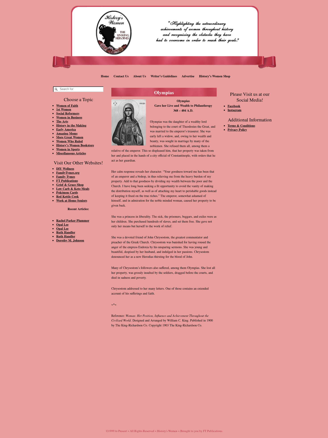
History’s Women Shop (214, 76)
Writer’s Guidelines (164, 76)
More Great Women (69, 137)
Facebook (234, 106)
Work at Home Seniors (71, 200)
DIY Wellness (65, 168)
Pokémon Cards (67, 192)
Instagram (234, 110)
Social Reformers (67, 113)
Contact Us (121, 76)
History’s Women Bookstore (75, 145)
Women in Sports (68, 149)
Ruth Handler (65, 232)
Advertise (188, 76)
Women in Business (69, 117)
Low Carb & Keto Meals (72, 188)
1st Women (63, 109)
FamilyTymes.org (67, 172)
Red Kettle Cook (67, 196)
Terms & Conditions (241, 125)
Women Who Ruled (69, 141)
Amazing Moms (66, 133)
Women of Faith (67, 105)
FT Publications (67, 180)
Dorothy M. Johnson (70, 240)
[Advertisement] (78, 321)
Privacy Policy (237, 129)
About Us (139, 76)
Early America (66, 129)
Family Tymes (65, 176)
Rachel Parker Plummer (72, 220)
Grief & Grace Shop (70, 184)
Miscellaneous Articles (71, 153)
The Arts (62, 121)
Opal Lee (62, 224)
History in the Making (71, 125)
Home (105, 76)
